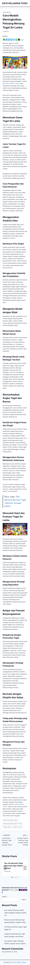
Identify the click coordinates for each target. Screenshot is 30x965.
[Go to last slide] (5, 868)
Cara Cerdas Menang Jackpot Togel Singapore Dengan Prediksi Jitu (15, 912)
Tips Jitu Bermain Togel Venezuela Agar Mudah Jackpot (13, 865)
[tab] (11, 877)
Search (4, 896)
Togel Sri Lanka (17, 827)
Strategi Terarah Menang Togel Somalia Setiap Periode (22, 840)
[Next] (25, 868)
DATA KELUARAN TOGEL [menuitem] (11, 83)
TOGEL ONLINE (6, 12)
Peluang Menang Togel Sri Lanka (12, 823)
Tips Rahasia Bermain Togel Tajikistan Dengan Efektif (7, 840)
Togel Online (7, 827)
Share (22, 40)
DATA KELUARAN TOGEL (10, 820)
